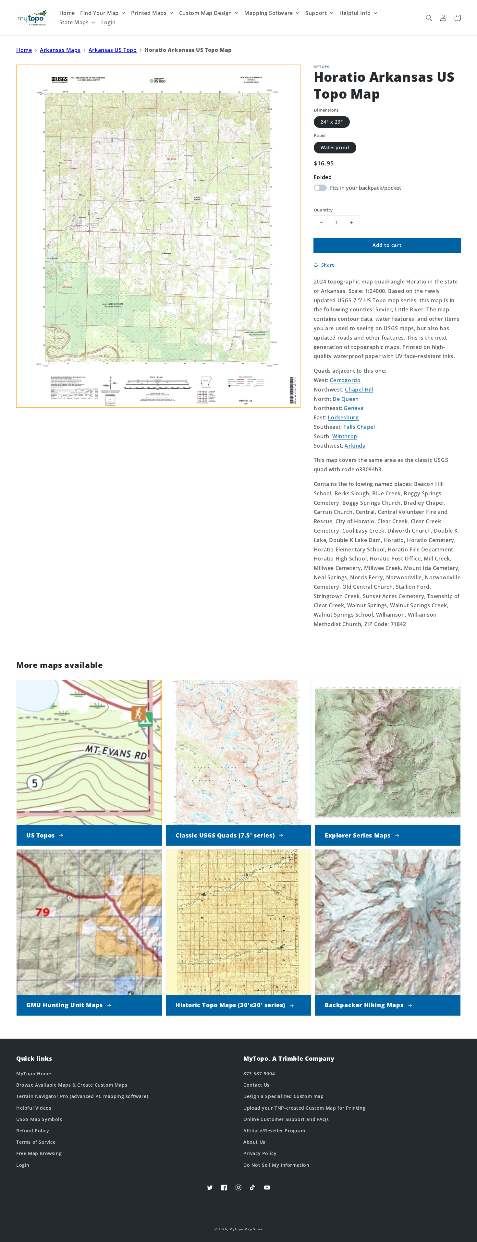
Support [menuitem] (316, 13)
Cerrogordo (345, 380)
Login (23, 1165)
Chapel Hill (359, 389)
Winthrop (344, 436)
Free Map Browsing (39, 1153)
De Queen (346, 399)
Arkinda (355, 445)
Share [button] (328, 265)
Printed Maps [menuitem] (148, 13)
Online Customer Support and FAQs (286, 1119)
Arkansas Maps (60, 50)
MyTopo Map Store (246, 1229)
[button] (429, 18)
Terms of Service (36, 1142)
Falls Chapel (359, 426)
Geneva (354, 408)
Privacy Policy (259, 1153)
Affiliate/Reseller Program (274, 1130)
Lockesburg (343, 417)
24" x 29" (332, 122)
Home (24, 50)
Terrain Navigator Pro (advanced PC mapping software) (82, 1096)
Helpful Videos (33, 1108)
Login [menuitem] (108, 22)
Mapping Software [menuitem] (268, 13)
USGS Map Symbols (39, 1119)
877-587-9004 (259, 1073)
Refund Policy (32, 1130)
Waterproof (335, 147)
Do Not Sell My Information (276, 1165)
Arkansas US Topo (113, 50)
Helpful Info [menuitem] (355, 13)
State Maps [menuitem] (74, 22)
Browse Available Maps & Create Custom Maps (71, 1085)
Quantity (323, 210)
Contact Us (256, 1085)
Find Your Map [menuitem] (99, 13)
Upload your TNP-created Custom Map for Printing (304, 1108)
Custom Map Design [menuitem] (205, 13)
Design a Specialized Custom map (283, 1096)
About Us (254, 1142)
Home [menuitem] (67, 13)
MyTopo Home (33, 1073)
